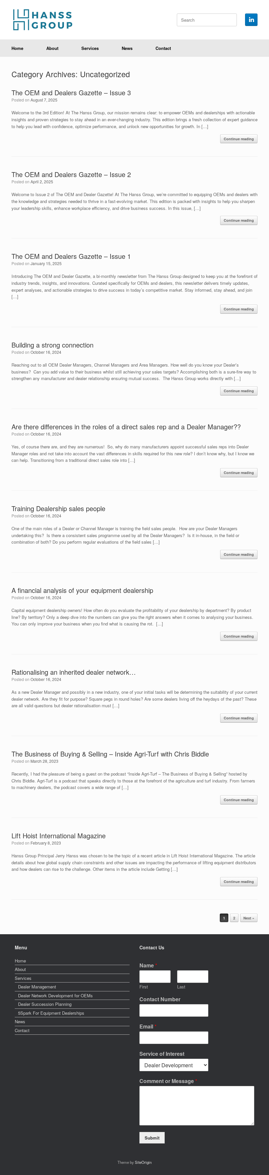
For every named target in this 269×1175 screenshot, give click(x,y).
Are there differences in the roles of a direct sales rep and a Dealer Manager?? (126, 426)
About (52, 48)
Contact (163, 48)
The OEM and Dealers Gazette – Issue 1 (71, 256)
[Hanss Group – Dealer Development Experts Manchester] (44, 19)
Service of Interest (161, 1054)
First (143, 987)
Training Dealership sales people (58, 508)
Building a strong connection (52, 345)
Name (148, 965)
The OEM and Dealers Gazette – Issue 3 (71, 92)
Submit (152, 1138)
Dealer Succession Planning (45, 1004)
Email (147, 1026)
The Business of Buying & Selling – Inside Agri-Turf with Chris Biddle (110, 753)
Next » (248, 917)
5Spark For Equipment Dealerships (51, 1013)
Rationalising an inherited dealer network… (73, 672)
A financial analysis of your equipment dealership (82, 590)
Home (17, 48)
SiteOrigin (143, 1162)
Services (90, 48)
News (127, 48)
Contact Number (159, 999)
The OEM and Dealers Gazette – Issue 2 (71, 174)
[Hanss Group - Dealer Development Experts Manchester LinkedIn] (251, 19)
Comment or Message (168, 1081)
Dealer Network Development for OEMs (55, 995)
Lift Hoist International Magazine (58, 835)
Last (181, 987)
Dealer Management (37, 986)
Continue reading (239, 138)
